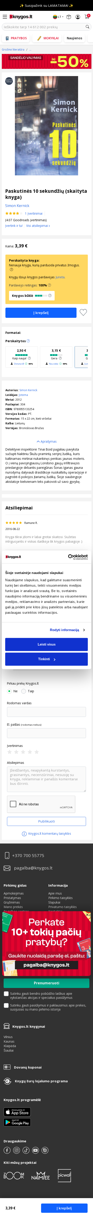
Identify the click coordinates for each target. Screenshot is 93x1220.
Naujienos (74, 38)
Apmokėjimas (14, 893)
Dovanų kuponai (28, 1067)
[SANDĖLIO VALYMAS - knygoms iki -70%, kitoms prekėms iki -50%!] (46, 61)
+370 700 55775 (28, 855)
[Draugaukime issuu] (45, 1152)
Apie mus (55, 893)
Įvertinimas (15, 746)
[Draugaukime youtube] (36, 1152)
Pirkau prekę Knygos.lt (23, 683)
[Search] (87, 27)
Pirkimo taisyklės (60, 898)
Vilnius (8, 1037)
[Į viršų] (83, 1188)
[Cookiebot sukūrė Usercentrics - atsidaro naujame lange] (68, 557)
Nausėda (53, 363)
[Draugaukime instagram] (17, 1152)
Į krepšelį (64, 1208)
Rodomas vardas (19, 703)
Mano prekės (13, 907)
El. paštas (13, 725)
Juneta (60, 277)
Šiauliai (9, 1050)
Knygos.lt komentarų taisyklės (49, 833)
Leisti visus (47, 644)
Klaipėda (10, 1046)
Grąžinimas (12, 902)
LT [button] (59, 17)
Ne (16, 691)
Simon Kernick (28, 390)
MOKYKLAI (51, 38)
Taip (31, 691)
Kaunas (9, 1041)
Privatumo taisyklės (62, 907)
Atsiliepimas (15, 763)
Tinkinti (44, 659)
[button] (49, 285)
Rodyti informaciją (64, 630)
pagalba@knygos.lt (33, 868)
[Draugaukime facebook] (7, 1152)
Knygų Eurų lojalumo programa (41, 1081)
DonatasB (19, 363)
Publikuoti (46, 821)
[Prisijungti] (77, 17)
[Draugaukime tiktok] (26, 1152)
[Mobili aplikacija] (17, 1122)
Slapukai (54, 902)
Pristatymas (12, 898)
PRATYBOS (19, 38)
